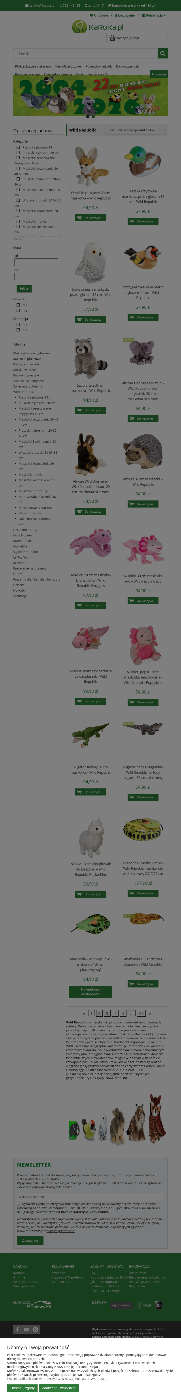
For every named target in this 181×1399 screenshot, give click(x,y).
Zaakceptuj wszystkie (58, 1388)
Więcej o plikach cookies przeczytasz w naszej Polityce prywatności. (56, 1378)
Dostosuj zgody (22, 1388)
